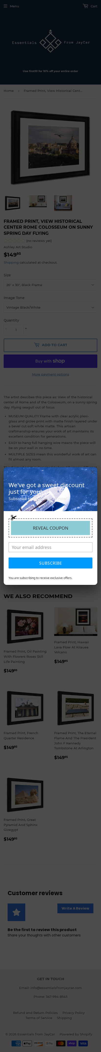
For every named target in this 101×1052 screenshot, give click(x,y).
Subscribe (50, 563)
